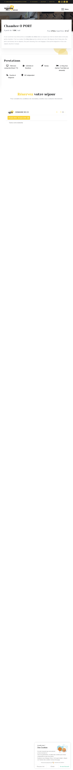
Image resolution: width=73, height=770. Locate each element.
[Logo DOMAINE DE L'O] (11, 7)
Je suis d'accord (64, 766)
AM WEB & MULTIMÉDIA (59, 762)
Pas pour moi (40, 766)
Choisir (52, 766)
